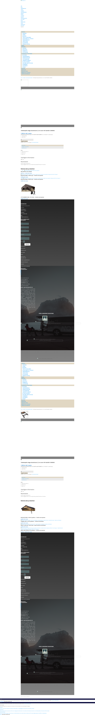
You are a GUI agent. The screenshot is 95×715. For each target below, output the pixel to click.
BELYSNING (24, 55)
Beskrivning (23, 145)
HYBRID (23, 34)
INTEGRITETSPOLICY (24, 262)
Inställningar (2, 701)
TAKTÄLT (22, 9)
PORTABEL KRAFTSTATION (27, 63)
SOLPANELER (24, 65)
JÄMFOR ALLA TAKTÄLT (26, 72)
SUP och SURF (22, 19)
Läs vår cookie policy (55, 700)
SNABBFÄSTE (24, 50)
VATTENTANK (25, 42)
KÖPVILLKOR (23, 248)
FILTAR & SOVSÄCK (26, 61)
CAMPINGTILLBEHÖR (26, 60)
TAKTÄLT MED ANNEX (26, 37)
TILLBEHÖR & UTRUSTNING (26, 53)
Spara (1, 714)
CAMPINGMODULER (23, 8)
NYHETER (22, 14)
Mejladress (22, 225)
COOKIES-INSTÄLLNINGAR (25, 266)
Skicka (27, 244)
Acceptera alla (9, 701)
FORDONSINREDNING (24, 12)
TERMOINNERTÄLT (26, 40)
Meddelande (23, 236)
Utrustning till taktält (29, 77)
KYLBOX (24, 67)
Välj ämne (22, 232)
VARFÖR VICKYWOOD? (25, 73)
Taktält (24, 77)
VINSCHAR (22, 13)
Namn (22, 222)
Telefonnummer (23, 229)
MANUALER (23, 69)
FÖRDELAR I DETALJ (26, 44)
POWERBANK (24, 64)
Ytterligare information (25, 146)
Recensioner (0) (23, 479)
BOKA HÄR (22, 17)
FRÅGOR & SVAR (24, 71)
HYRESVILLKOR (23, 250)
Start (21, 77)
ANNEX (22, 45)
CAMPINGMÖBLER (25, 56)
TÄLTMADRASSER (25, 59)
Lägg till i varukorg (24, 141)
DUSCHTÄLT (24, 49)
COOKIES (22, 264)
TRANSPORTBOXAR (26, 57)
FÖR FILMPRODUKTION (24, 18)
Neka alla (5, 701)
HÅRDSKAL (24, 33)
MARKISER (23, 46)
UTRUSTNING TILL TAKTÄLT (28, 38)
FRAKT (22, 254)
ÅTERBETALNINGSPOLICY (25, 259)
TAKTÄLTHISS (25, 41)
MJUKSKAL (24, 36)
